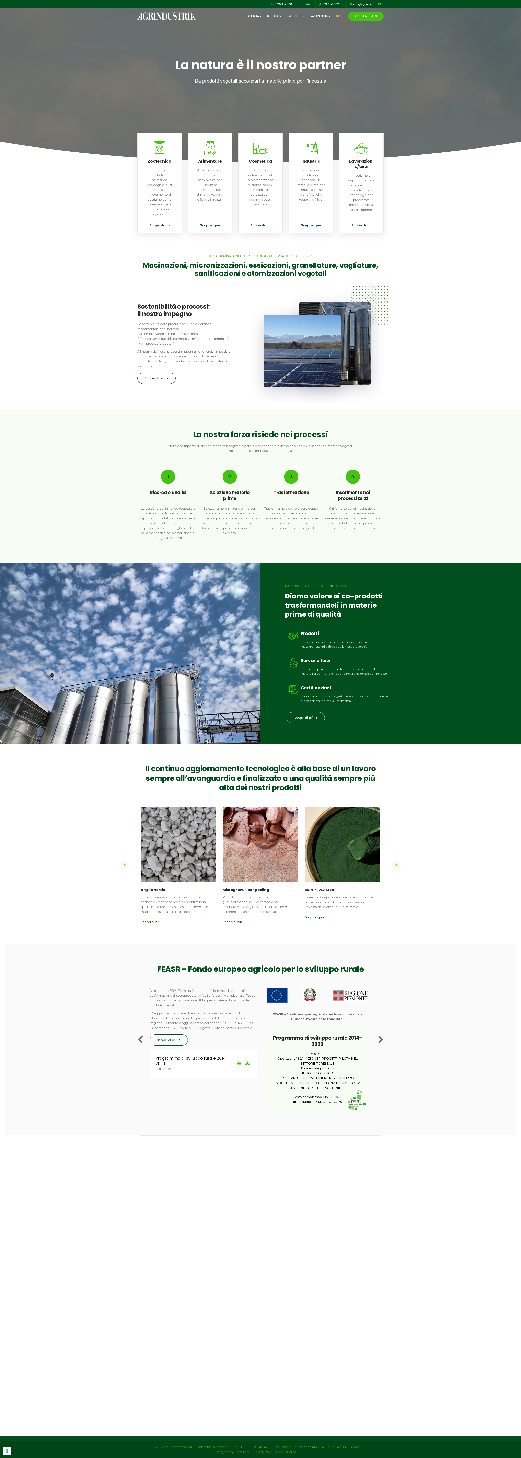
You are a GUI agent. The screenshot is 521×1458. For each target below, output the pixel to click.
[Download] (247, 1063)
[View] (239, 1063)
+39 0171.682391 (332, 4)
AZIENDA (253, 16)
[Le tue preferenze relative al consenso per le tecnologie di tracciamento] (7, 1451)
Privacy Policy (263, 1452)
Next (380, 1039)
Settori (273, 16)
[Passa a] (339, 16)
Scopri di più (160, 225)
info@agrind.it (362, 4)
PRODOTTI (294, 16)
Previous (140, 1039)
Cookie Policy (286, 1452)
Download (305, 4)
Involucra (242, 1452)
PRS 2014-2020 (281, 4)
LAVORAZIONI (319, 16)
